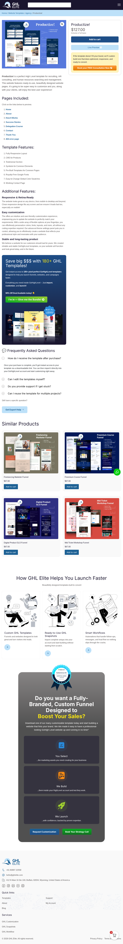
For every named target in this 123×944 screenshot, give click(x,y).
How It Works (12, 118)
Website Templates (16, 13)
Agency (28, 13)
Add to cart (95, 39)
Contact (9, 131)
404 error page (12, 139)
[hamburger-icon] (119, 5)
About (8, 114)
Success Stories (13, 122)
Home (4, 13)
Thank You (11, 135)
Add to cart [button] (11, 486)
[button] (62, 24)
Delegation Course (14, 126)
